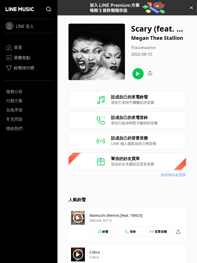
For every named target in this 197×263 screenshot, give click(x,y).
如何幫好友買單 (173, 174)
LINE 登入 (25, 26)
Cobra (95, 252)
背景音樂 (161, 231)
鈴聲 (105, 231)
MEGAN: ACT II (101, 220)
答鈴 (133, 231)
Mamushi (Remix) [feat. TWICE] (116, 215)
